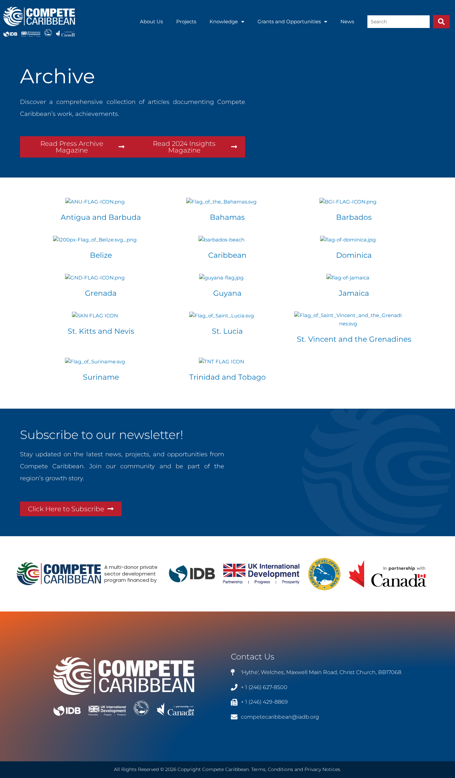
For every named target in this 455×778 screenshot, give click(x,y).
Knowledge (224, 21)
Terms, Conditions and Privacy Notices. (296, 769)
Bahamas (227, 217)
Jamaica (354, 293)
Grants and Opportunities (289, 21)
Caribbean (227, 255)
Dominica (354, 255)
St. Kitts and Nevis (101, 331)
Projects (186, 21)
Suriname (101, 377)
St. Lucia (227, 331)
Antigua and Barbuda (101, 217)
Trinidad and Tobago (227, 377)
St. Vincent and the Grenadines (354, 339)
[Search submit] (441, 21)
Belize (101, 255)
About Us (151, 21)
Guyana (227, 293)
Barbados (354, 217)
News (347, 21)
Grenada (101, 293)
